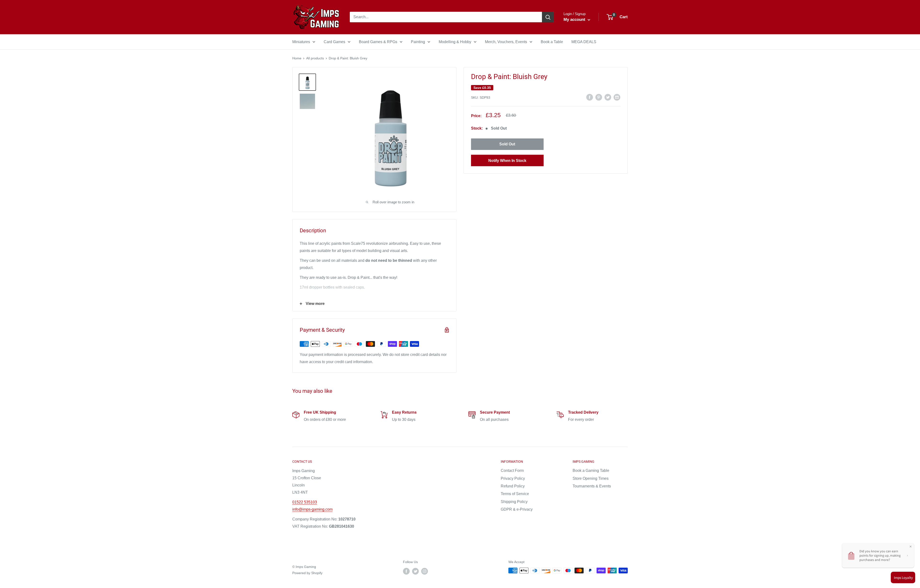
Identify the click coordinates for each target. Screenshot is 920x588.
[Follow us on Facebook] (406, 571)
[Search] (548, 17)
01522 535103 (304, 502)
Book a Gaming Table (591, 470)
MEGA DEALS (583, 42)
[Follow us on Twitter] (415, 571)
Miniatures (301, 42)
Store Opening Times (591, 478)
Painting (418, 42)
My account (575, 19)
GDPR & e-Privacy (517, 509)
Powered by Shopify (307, 573)
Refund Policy (513, 486)
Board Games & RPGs (378, 42)
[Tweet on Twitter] (607, 97)
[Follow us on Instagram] (424, 571)
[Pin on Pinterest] (598, 97)
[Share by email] (617, 97)
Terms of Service (515, 494)
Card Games (334, 42)
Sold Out (507, 144)
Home (296, 58)
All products (315, 58)
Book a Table (552, 42)
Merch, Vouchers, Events (506, 42)
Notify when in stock (507, 160)
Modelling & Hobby (455, 42)
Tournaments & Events (592, 486)
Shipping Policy (514, 502)
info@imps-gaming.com (312, 509)
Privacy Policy (513, 478)
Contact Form (512, 470)
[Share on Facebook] (589, 97)
